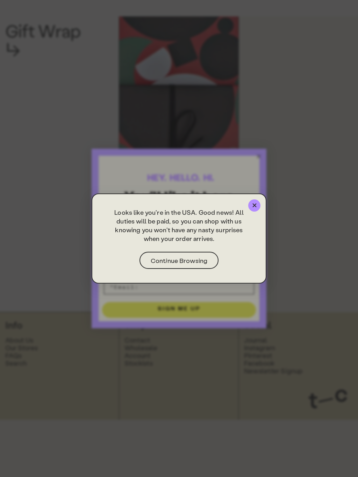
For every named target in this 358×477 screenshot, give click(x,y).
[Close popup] (254, 205)
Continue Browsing (179, 260)
